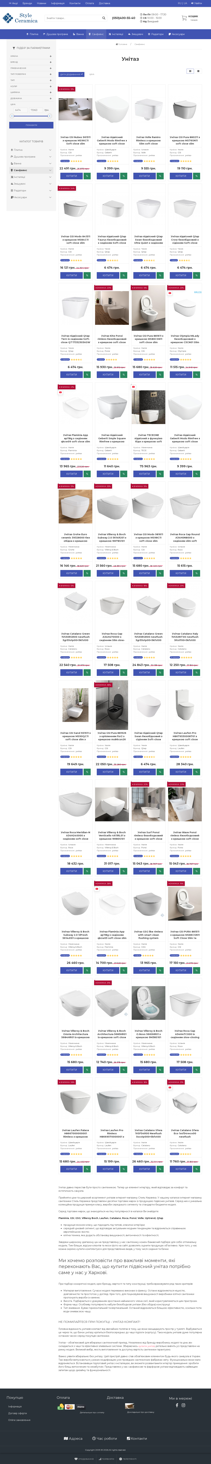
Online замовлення (19, 1420)
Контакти (74, 3)
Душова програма (57, 34)
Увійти (198, 3)
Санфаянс (98, 34)
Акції (15, 3)
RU (179, 3)
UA (185, 3)
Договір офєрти (17, 1413)
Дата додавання (70, 74)
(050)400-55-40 (123, 18)
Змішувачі (137, 34)
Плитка (34, 34)
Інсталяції (117, 34)
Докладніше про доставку (140, 1412)
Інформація (57, 3)
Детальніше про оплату (92, 1412)
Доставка (104, 3)
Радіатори (157, 34)
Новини (41, 3)
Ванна (80, 34)
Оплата (89, 3)
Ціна (91, 74)
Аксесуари (178, 34)
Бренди (27, 3)
